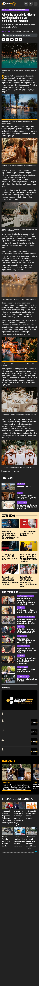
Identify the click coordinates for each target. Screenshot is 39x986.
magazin (4, 31)
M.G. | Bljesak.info (16, 31)
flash (8, 31)
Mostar (16, 471)
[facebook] (3, 39)
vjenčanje (6, 471)
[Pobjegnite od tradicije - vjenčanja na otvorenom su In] (19, 107)
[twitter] (7, 39)
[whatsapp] (12, 39)
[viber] (16, 39)
